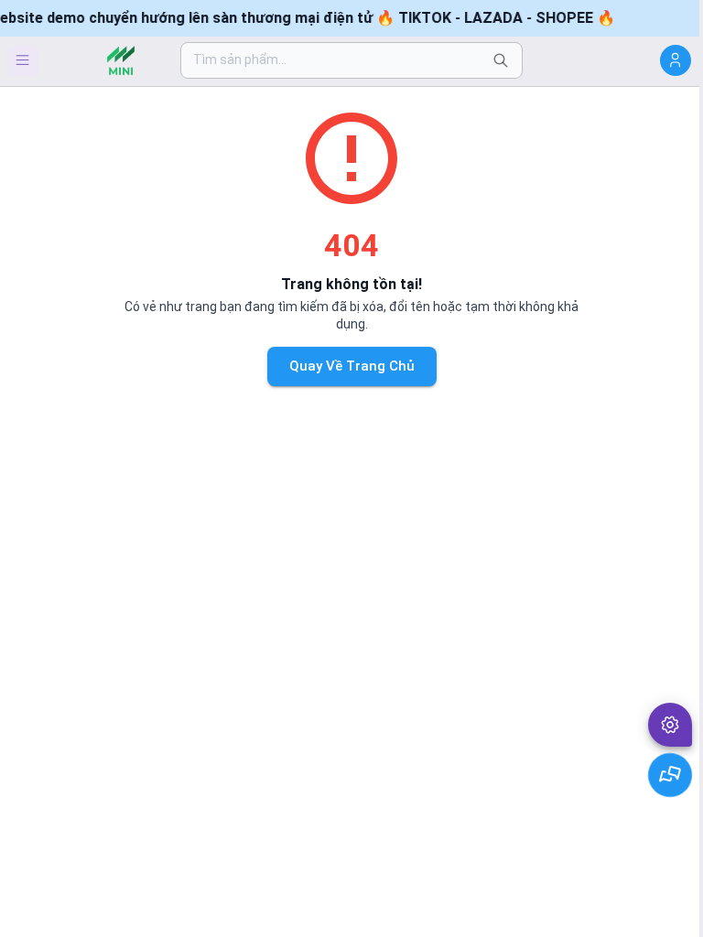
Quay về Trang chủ (352, 366)
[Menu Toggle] (22, 60)
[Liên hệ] (670, 775)
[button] (670, 725)
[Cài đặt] (670, 725)
